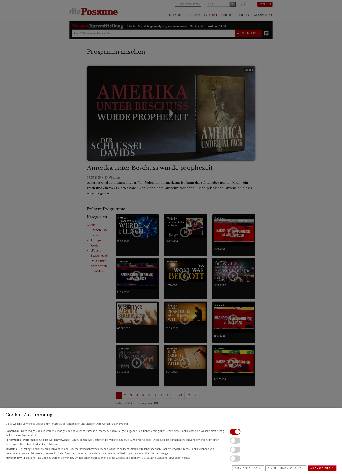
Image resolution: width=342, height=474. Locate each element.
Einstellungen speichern (286, 468)
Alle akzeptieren (322, 468)
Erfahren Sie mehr (248, 468)
